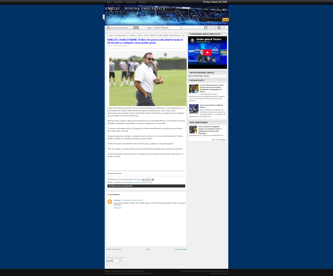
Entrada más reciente (113, 249)
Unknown (117, 200)
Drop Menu (118, 2)
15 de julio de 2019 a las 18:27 (132, 200)
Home (109, 2)
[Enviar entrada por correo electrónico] (142, 179)
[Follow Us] (214, 27)
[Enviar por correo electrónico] (145, 179)
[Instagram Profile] (210, 27)
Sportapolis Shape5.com (220, 271)
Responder (118, 208)
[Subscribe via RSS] (223, 27)
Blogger (225, 273)
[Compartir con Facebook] (153, 179)
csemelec (132, 35)
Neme (146, 35)
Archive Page (130, 2)
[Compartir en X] (150, 179)
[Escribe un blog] (148, 179)
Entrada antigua (181, 249)
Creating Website (117, 271)
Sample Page (199, 16)
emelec (140, 35)
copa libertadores (121, 35)
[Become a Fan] (219, 27)
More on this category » (219, 139)
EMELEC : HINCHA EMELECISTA (135, 8)
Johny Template (129, 271)
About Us (174, 16)
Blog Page (142, 2)
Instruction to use (186, 16)
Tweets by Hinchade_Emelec (198, 76)
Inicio (148, 249)
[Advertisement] (147, 164)
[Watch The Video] (205, 27)
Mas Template (139, 271)
